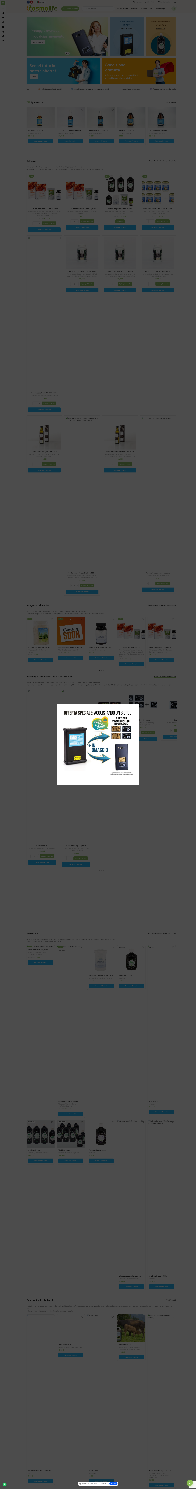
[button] (4, 1484)
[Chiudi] (138, 701)
